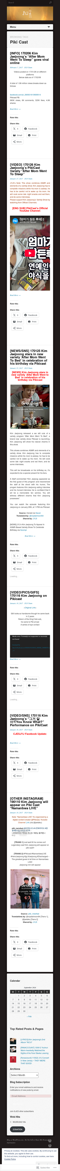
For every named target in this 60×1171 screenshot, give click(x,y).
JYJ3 (35, 518)
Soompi (23, 530)
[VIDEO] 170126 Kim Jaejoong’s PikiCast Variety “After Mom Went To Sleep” (28, 169)
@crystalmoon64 (36, 515)
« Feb (29, 1016)
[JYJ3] (49, 1140)
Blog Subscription (20, 1082)
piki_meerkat (33, 913)
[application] (30, 646)
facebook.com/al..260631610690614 (25, 94)
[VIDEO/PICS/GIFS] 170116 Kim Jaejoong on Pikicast (28, 595)
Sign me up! (18, 1103)
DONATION (17, 1129)
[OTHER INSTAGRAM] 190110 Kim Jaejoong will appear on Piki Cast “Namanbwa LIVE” (29, 803)
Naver (38, 513)
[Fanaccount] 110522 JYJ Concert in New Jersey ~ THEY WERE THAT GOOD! (35, 1060)
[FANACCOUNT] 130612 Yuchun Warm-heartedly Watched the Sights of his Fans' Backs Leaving (34, 1050)
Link (28, 822)
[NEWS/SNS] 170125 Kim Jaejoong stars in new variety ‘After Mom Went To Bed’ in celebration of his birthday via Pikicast (28, 357)
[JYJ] (49, 1145)
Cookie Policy (10, 1159)
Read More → (15, 109)
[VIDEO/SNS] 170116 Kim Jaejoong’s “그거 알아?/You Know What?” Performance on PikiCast (29, 720)
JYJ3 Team (28, 67)
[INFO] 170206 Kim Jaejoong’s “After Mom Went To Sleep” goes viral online (29, 58)
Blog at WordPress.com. (15, 1140)
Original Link (30, 607)
